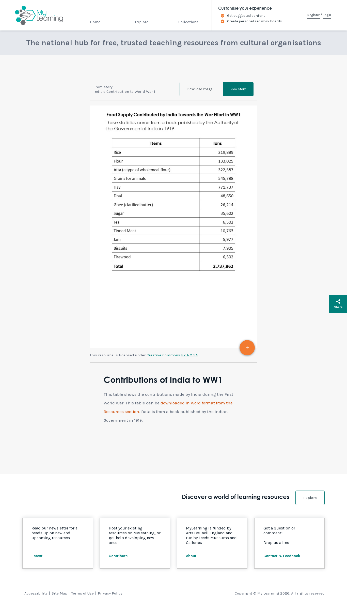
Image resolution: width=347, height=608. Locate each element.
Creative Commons (172, 355)
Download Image (199, 89)
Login (327, 15)
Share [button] (338, 307)
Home (95, 22)
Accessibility (36, 593)
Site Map (59, 593)
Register (313, 15)
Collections (188, 22)
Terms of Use (82, 593)
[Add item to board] (247, 347)
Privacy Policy (110, 593)
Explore (141, 22)
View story (238, 89)
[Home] (34, 15)
